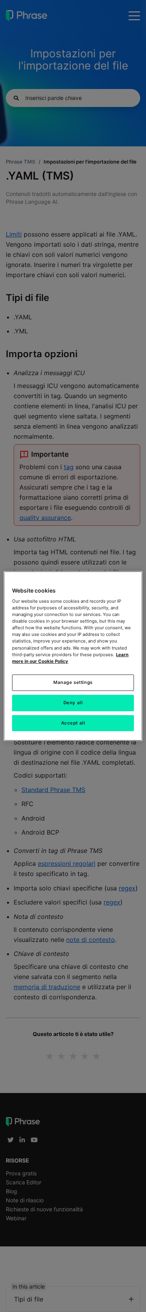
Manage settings (73, 682)
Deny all (73, 702)
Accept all (73, 723)
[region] (73, 656)
